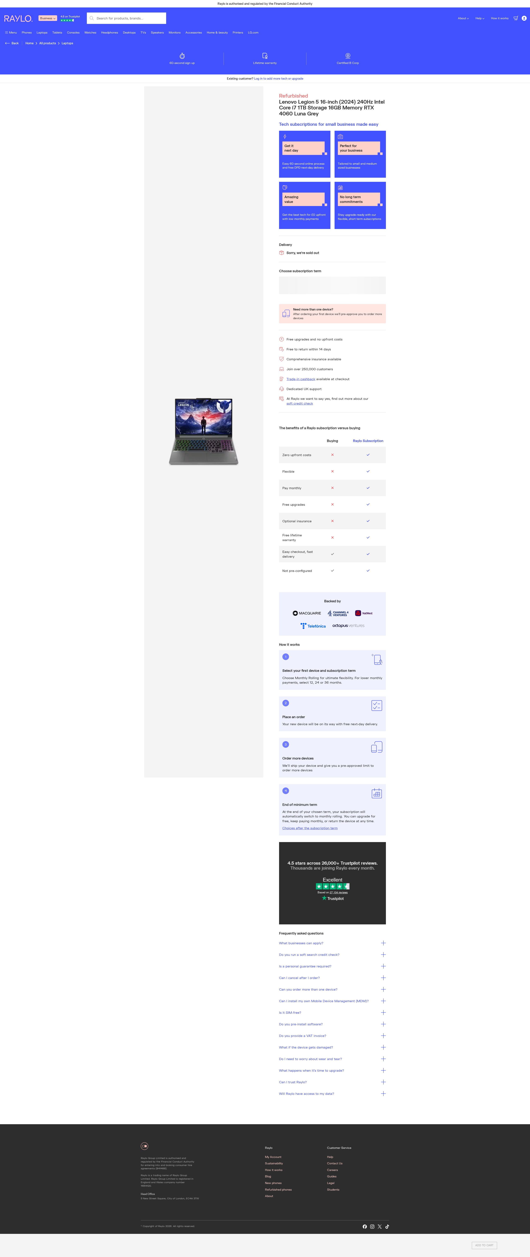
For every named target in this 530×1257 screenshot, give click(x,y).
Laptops (42, 32)
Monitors (175, 32)
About (462, 18)
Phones (27, 32)
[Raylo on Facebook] (365, 1227)
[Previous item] (183, 3)
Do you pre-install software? (301, 1024)
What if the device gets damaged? (306, 1047)
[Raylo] (21, 18)
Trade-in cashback (301, 379)
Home (29, 43)
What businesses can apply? (301, 943)
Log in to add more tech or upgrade (278, 78)
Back (15, 43)
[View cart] (515, 18)
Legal (330, 1183)
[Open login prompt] (524, 18)
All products (47, 43)
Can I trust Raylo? (293, 1082)
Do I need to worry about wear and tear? (310, 1059)
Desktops (129, 32)
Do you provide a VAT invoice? (302, 1036)
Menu (13, 32)
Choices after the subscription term (310, 828)
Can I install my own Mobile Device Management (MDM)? (324, 1001)
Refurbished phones (278, 1189)
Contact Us (334, 1163)
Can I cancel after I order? (299, 978)
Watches (90, 32)
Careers (332, 1170)
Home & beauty (217, 32)
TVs (143, 32)
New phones (273, 1183)
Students (333, 1189)
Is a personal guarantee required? (305, 966)
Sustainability (274, 1163)
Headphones (109, 32)
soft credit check (300, 403)
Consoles (73, 32)
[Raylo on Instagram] (372, 1227)
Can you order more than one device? (308, 989)
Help (479, 18)
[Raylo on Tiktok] (387, 1227)
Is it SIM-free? (290, 1012)
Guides (331, 1176)
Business (46, 18)
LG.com (253, 32)
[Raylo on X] (380, 1227)
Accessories (194, 32)
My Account (273, 1157)
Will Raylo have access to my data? (306, 1093)
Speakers (157, 32)
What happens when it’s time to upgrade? (311, 1070)
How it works (499, 18)
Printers (238, 32)
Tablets (57, 32)
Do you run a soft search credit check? (309, 954)
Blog (268, 1176)
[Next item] (347, 3)
